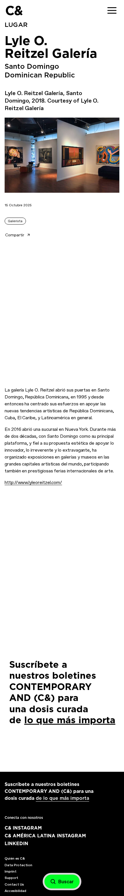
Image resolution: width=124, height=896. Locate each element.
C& (14, 10)
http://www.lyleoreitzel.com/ (33, 482)
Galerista (15, 221)
